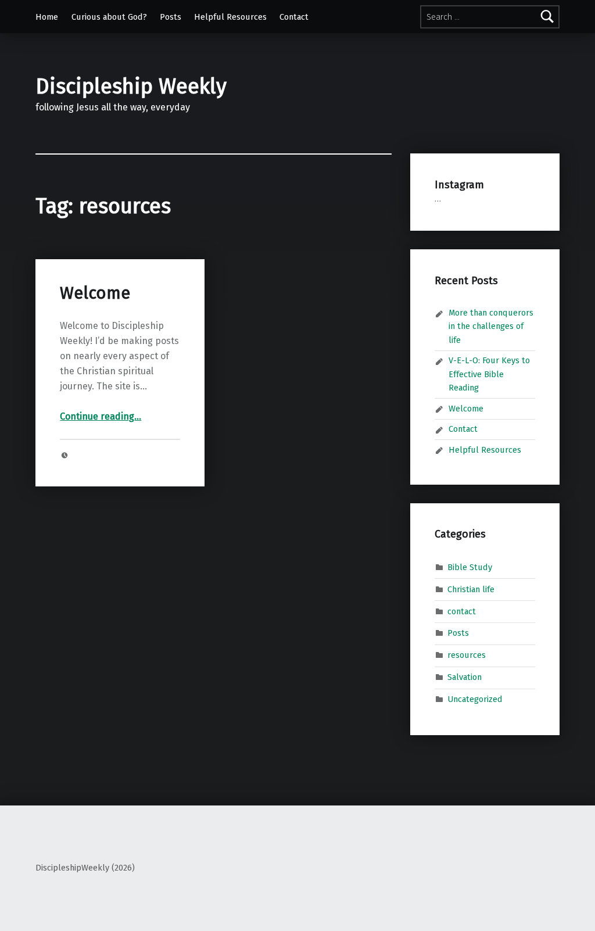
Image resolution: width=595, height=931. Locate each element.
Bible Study (469, 566)
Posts (170, 17)
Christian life (470, 588)
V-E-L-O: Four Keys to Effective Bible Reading (489, 374)
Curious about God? (109, 17)
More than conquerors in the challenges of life (491, 326)
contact (461, 611)
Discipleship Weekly (131, 86)
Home (46, 17)
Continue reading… (100, 416)
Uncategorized (475, 699)
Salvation (464, 677)
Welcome (95, 293)
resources (466, 655)
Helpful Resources (230, 17)
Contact (294, 17)
